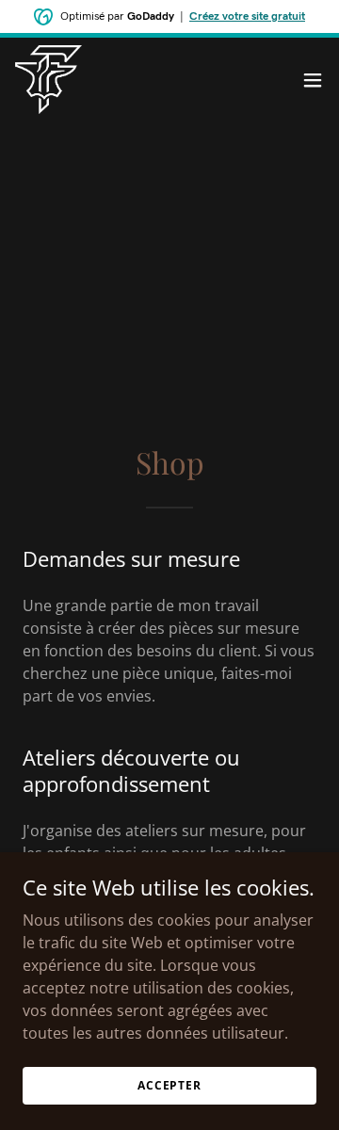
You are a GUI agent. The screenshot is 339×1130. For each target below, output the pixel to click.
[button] (312, 80)
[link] (48, 79)
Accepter (169, 1085)
